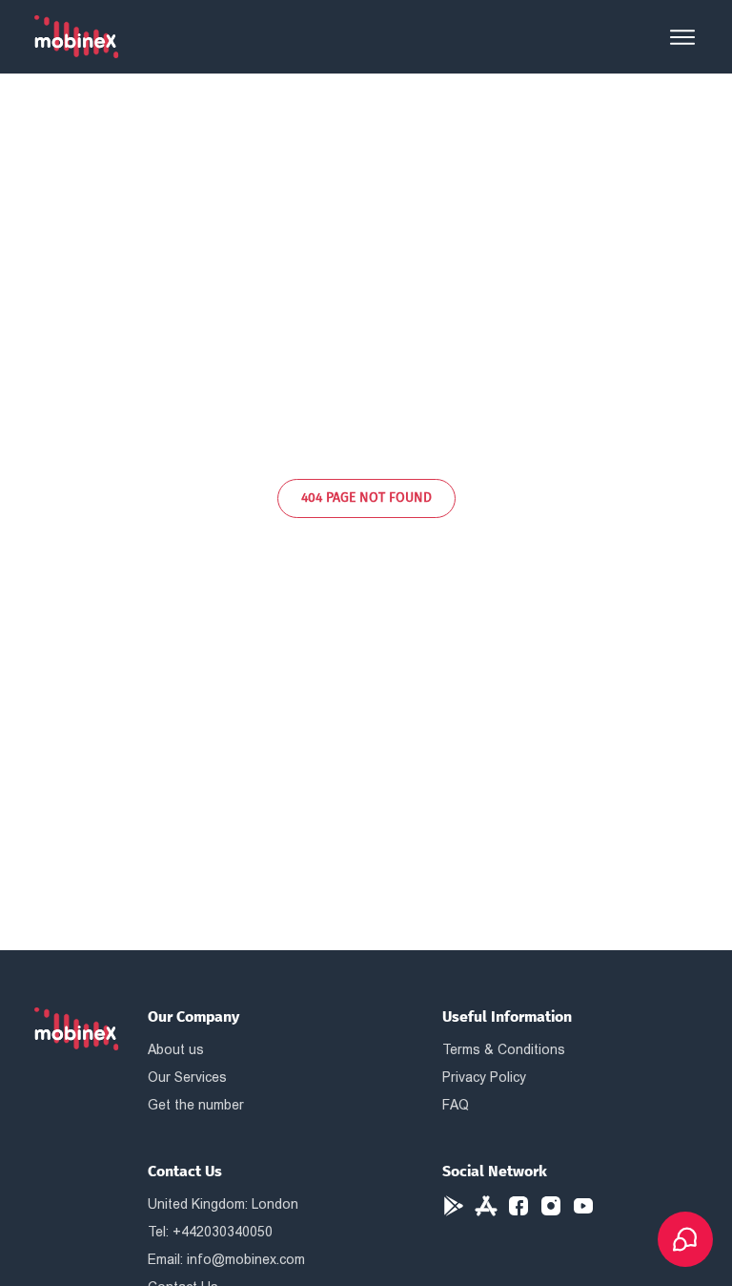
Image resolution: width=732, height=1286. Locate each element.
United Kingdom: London (223, 1204)
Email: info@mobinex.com (226, 1259)
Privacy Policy (484, 1077)
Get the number (196, 1104)
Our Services (187, 1077)
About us (176, 1049)
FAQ (455, 1104)
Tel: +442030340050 (210, 1231)
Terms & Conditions (503, 1049)
